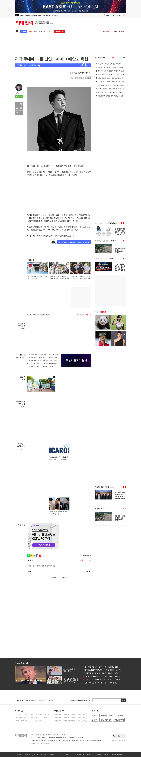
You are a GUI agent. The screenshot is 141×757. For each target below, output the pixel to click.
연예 (35, 31)
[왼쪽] (52, 377)
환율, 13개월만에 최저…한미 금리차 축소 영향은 (100, 683)
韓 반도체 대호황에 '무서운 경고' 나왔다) (40, 366)
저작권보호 (90, 754)
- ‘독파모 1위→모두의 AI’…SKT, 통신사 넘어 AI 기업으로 (31, 717)
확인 (123, 700)
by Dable (23, 406)
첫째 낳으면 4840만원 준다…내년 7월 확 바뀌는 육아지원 (103, 676)
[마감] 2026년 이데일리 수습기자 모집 (36, 700)
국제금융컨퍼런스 (105, 720)
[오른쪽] (54, 377)
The (122, 31)
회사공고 (27, 754)
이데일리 (34, 23)
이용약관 (51, 754)
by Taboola (22, 328)
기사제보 (106, 754)
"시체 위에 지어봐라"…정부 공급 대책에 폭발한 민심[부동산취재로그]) (48, 363)
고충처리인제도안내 (78, 754)
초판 (120, 15)
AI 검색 (24, 31)
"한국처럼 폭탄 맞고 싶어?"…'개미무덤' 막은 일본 (100, 667)
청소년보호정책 (63, 754)
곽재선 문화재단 (119, 720)
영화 (50, 31)
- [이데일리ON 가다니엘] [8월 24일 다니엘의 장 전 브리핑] (70, 717)
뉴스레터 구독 (80, 315)
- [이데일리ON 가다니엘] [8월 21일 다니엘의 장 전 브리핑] (70, 721)
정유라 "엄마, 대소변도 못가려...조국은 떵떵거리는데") (44, 357)
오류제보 (98, 754)
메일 (17, 108)
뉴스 (112, 58)
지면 (116, 15)
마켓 (115, 31)
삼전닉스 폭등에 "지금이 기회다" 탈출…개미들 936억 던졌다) (46, 354)
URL (21, 112)
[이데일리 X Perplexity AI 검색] (53, 65)
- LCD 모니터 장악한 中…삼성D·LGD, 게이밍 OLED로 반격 (32, 714)
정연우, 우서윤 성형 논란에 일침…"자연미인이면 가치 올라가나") (47, 360)
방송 (40, 31)
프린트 (21, 108)
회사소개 (18, 754)
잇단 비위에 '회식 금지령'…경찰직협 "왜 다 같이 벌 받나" (102, 679)
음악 (45, 31)
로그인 (124, 15)
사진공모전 (120, 715)
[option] (53, 15)
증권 (118, 58)
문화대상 (94, 715)
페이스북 (17, 104)
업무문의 (43, 754)
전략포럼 (103, 715)
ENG (107, 15)
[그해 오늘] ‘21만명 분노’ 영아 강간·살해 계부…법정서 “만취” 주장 (105, 670)
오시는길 (35, 754)
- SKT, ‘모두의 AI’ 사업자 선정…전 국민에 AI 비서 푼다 (30, 721)
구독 (112, 15)
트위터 (21, 104)
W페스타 (111, 715)
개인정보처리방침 (117, 754)
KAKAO (17, 112)
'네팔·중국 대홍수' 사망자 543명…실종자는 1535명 (101, 673)
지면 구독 (88, 315)
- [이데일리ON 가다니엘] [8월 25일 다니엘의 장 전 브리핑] (70, 714)
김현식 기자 (19, 93)
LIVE (17, 15)
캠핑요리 (94, 720)
